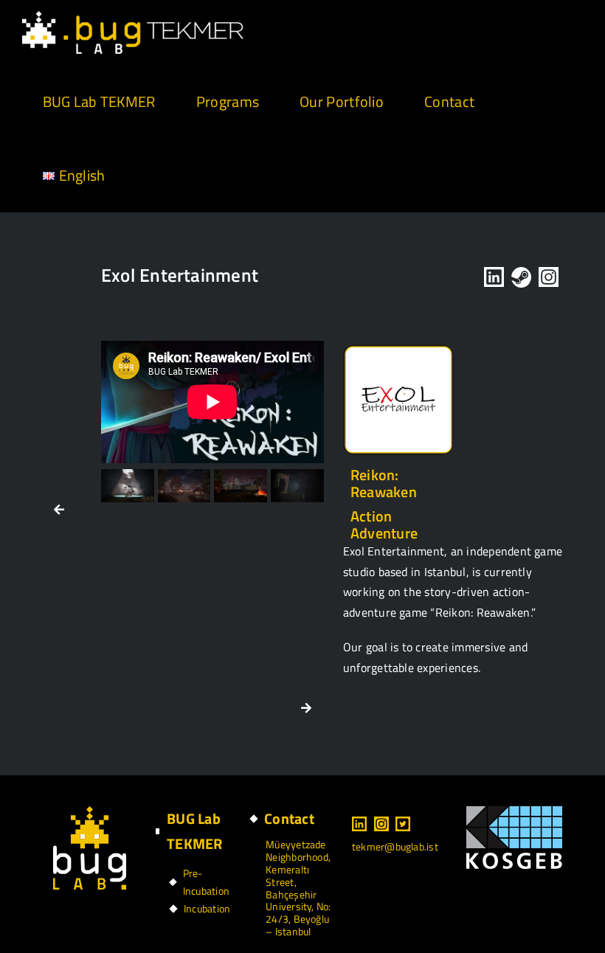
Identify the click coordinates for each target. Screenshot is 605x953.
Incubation (207, 908)
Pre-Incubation (206, 881)
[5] (297, 485)
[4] (240, 485)
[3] (184, 485)
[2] (127, 485)
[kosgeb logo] (514, 812)
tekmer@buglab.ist (395, 846)
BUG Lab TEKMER (194, 831)
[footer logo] (89, 812)
